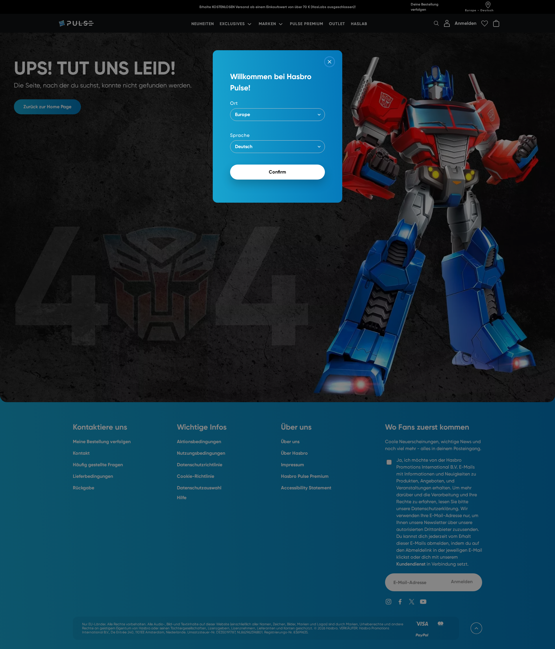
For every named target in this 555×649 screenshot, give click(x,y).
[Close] (329, 61)
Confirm (277, 172)
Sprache (240, 135)
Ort (234, 103)
